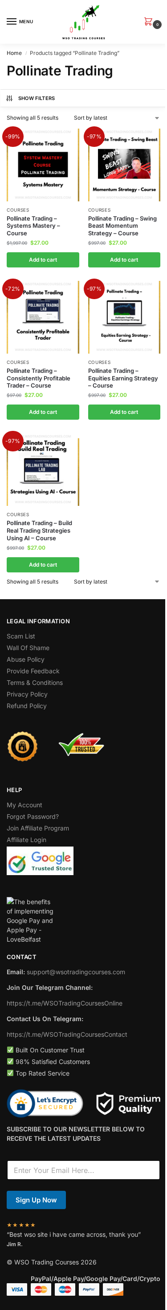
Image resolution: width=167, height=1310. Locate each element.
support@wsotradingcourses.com (76, 972)
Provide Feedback (33, 671)
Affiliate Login (26, 839)
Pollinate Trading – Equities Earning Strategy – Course (123, 378)
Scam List (21, 636)
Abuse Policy (26, 659)
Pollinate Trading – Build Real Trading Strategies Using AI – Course (39, 530)
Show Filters (36, 98)
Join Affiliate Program (38, 828)
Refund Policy (27, 705)
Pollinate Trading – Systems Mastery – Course (33, 226)
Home (14, 53)
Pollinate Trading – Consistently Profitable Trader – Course (38, 378)
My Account (24, 805)
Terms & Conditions (35, 682)
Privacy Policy (27, 694)
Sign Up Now (36, 1200)
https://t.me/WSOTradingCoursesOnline (64, 1003)
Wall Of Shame (28, 647)
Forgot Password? (33, 816)
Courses (18, 210)
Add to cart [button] (43, 259)
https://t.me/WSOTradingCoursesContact (67, 1034)
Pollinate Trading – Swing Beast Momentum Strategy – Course (122, 226)
